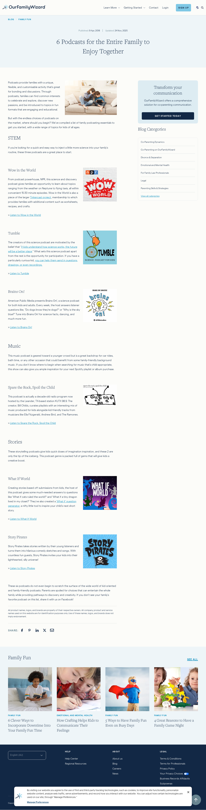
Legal (143, 180)
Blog (114, 763)
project (46, 197)
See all (192, 659)
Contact (153, 7)
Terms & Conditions (170, 758)
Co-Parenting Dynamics (152, 142)
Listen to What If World (23, 519)
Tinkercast (36, 197)
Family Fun (14, 715)
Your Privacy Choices (171, 773)
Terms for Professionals (172, 763)
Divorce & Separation (151, 157)
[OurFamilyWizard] (24, 7)
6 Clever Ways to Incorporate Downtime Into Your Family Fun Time (29, 725)
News (115, 773)
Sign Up (183, 7)
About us (117, 758)
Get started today (168, 116)
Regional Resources (75, 763)
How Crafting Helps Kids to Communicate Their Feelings (78, 725)
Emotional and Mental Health (155, 165)
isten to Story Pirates (23, 568)
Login (165, 7)
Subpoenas (166, 783)
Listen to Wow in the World (25, 215)
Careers (116, 768)
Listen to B (16, 327)
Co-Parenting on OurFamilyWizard (158, 149)
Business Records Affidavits (175, 778)
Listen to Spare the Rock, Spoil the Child (33, 423)
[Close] (188, 792)
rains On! (27, 327)
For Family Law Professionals (155, 173)
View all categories (150, 196)
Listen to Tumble (19, 273)
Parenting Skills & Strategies (154, 188)
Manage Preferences (38, 802)
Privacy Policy (167, 768)
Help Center (71, 758)
